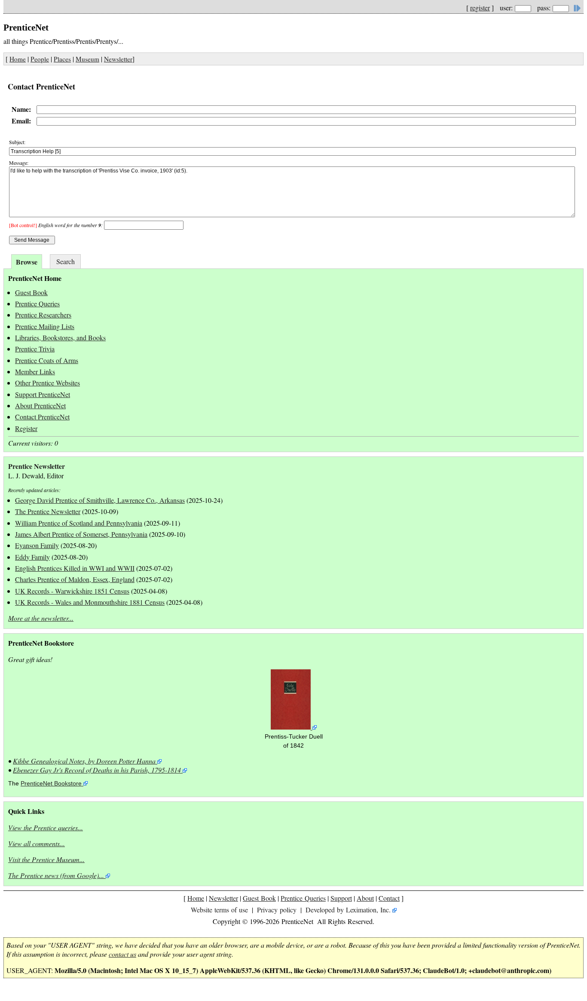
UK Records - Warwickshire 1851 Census (72, 590)
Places (62, 59)
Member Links (35, 371)
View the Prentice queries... (45, 827)
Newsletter (118, 59)
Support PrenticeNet (42, 394)
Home (17, 59)
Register (26, 428)
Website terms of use (219, 909)
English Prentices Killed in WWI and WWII (75, 568)
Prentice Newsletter (36, 466)
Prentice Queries (37, 303)
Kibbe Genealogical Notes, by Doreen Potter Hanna (84, 760)
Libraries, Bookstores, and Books (60, 337)
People (40, 59)
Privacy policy (277, 909)
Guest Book (31, 292)
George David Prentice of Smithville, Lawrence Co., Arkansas (100, 500)
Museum (87, 59)
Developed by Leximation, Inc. (348, 909)
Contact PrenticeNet (42, 416)
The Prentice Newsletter (47, 511)
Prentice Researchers (43, 314)
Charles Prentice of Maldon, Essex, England (75, 579)
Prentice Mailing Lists (44, 326)
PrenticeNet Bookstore (51, 783)
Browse (26, 262)
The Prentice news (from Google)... (56, 875)
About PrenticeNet (40, 405)
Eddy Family (32, 556)
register (480, 7)
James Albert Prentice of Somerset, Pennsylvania (81, 534)
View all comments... (36, 843)
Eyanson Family (37, 545)
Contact (389, 897)
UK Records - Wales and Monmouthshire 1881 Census (90, 602)
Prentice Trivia (35, 348)
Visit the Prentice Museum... (46, 859)
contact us (122, 953)
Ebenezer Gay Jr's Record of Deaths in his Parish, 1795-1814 (97, 769)
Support (341, 897)
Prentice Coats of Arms (46, 360)
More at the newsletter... (40, 617)
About (365, 897)
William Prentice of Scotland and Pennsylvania (78, 522)
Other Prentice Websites (47, 382)
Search (65, 261)
